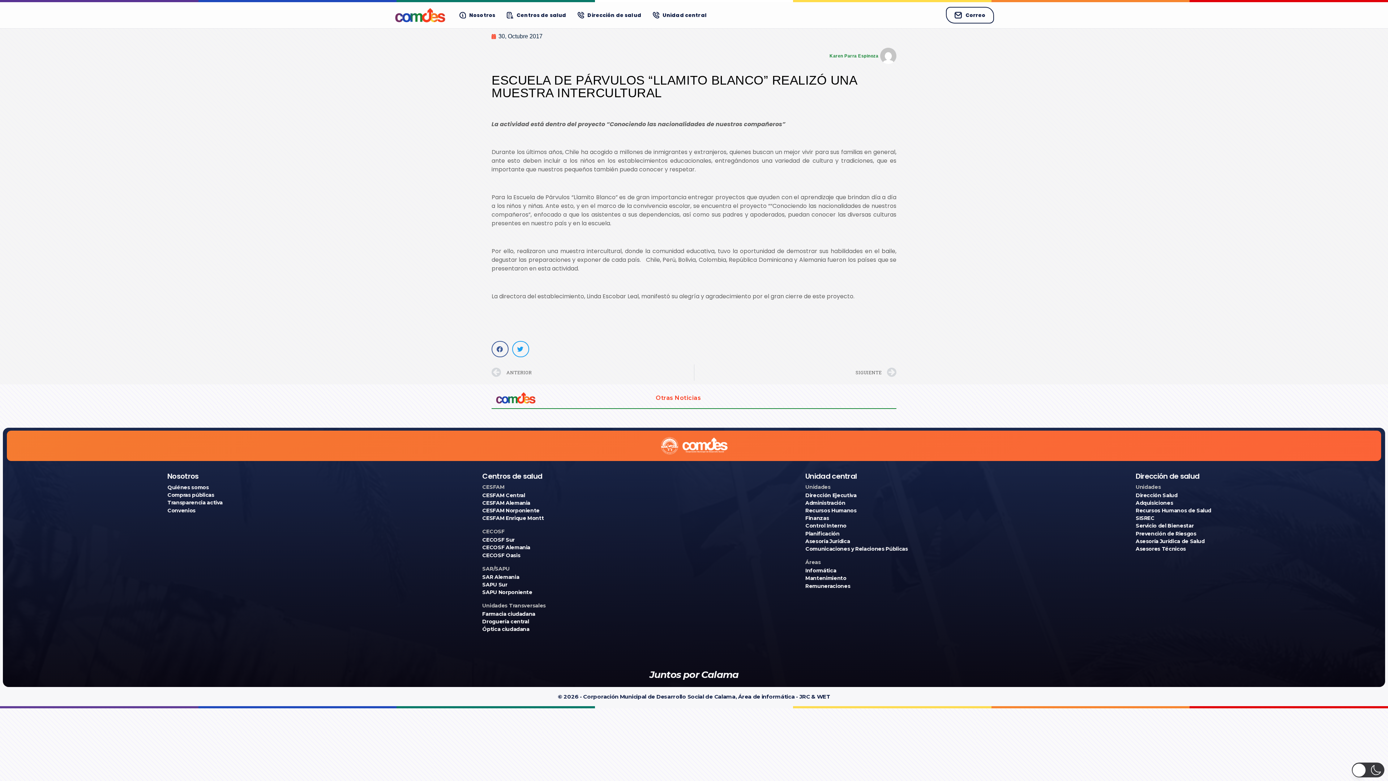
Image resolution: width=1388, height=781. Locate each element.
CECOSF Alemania (506, 547)
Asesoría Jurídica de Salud (1170, 541)
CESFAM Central (503, 495)
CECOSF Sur (498, 540)
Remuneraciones (827, 586)
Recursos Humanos (830, 510)
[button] (500, 349)
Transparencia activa (195, 502)
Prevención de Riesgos (1166, 534)
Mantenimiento (825, 578)
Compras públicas (190, 495)
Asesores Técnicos (1161, 549)
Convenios (181, 510)
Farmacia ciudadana (508, 614)
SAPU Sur (494, 585)
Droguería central (505, 621)
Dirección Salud (1157, 495)
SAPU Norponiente (507, 592)
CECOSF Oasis (501, 555)
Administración (825, 503)
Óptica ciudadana (505, 629)
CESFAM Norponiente (511, 510)
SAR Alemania (500, 577)
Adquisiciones (1154, 503)
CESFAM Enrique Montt (513, 518)
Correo (975, 15)
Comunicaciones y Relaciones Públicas (856, 549)
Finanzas (817, 518)
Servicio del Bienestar (1165, 526)
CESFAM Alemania (506, 503)
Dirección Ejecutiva (830, 495)
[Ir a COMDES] (420, 15)
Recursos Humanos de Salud (1173, 510)
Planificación (822, 534)
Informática (820, 570)
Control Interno (826, 526)
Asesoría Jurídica (827, 541)
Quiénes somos (188, 487)
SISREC (1145, 518)
